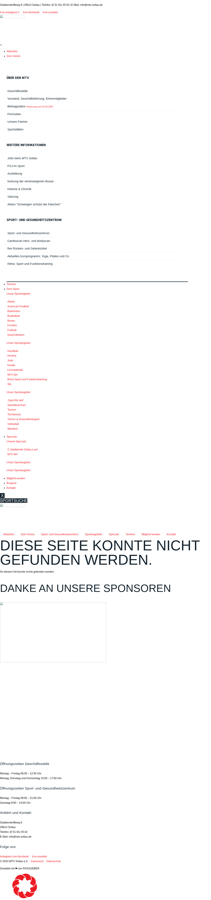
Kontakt (11, 487)
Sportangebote (93, 534)
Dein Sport (13, 289)
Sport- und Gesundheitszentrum (59, 534)
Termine (11, 284)
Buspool (11, 483)
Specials (12, 436)
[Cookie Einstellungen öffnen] (24, 897)
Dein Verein (13, 56)
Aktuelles (12, 51)
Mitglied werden (16, 478)
